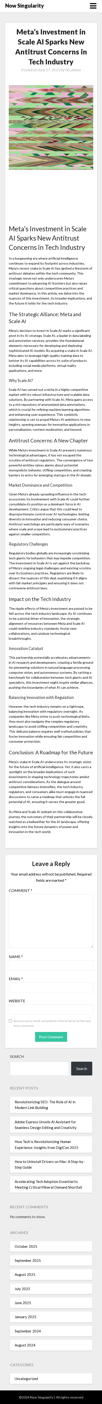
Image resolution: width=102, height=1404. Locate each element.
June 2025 (23, 1303)
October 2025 (26, 1246)
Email (16, 978)
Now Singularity (24, 5)
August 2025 (25, 1274)
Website (17, 1000)
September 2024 (28, 1331)
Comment (20, 890)
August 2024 (25, 1345)
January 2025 (25, 1317)
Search (17, 1056)
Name (16, 956)
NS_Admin (73, 70)
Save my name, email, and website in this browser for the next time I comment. (52, 1023)
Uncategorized (26, 1378)
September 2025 (28, 1260)
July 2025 (22, 1289)
